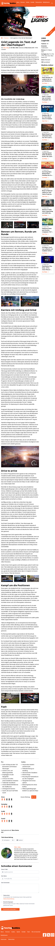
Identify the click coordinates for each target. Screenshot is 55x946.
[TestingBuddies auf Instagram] (52, 935)
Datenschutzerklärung (8, 899)
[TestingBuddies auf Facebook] (44, 935)
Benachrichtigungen (19, 903)
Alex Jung (6, 47)
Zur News (44, 83)
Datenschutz (17, 897)
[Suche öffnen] (52, 3)
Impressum (3, 939)
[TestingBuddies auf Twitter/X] (48, 935)
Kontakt (32, 2)
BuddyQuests (46, 2)
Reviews (22, 2)
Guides (27, 2)
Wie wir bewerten (36, 932)
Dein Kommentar (5, 882)
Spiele (18, 932)
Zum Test (44, 121)
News (17, 2)
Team (28, 932)
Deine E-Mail (4, 869)
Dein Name (4, 876)
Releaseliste (38, 2)
